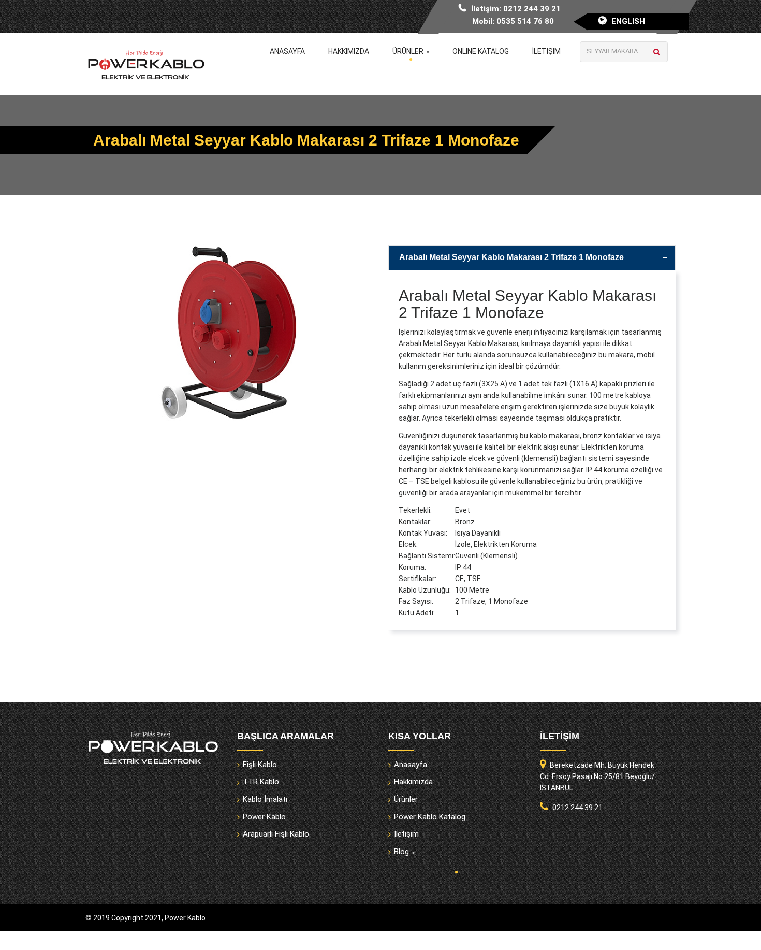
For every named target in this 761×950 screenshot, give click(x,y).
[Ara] (656, 52)
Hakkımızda (348, 51)
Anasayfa (287, 51)
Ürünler (407, 51)
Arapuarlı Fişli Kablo (276, 834)
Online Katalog (480, 51)
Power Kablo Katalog (429, 817)
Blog (401, 851)
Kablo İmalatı (265, 799)
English (628, 21)
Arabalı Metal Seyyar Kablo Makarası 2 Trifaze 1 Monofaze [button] (511, 257)
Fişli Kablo (260, 764)
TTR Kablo (261, 781)
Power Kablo (264, 817)
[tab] (532, 257)
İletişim (546, 51)
